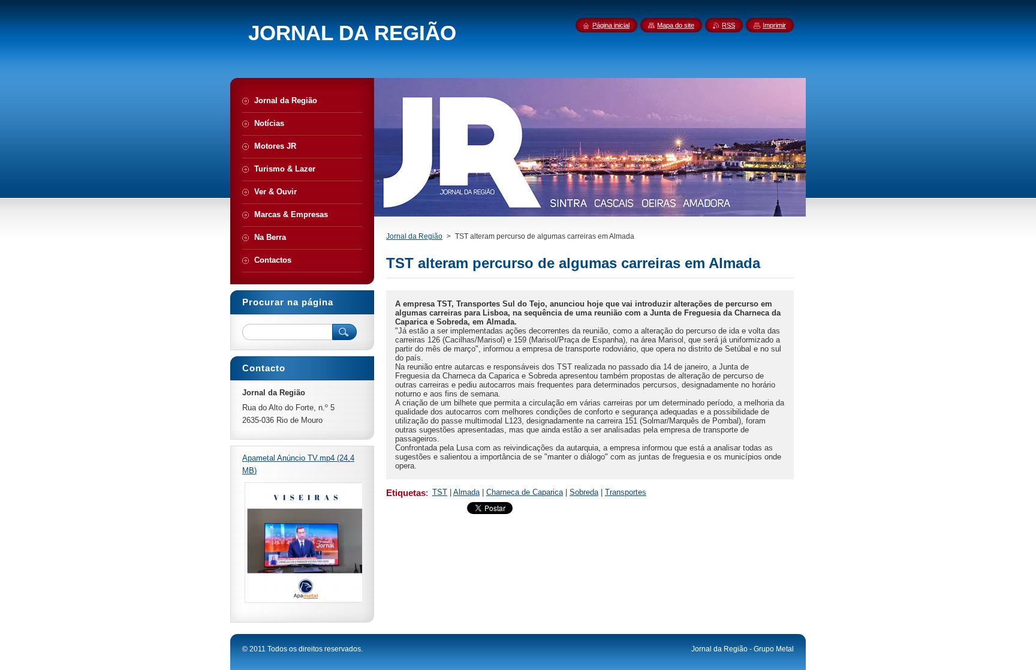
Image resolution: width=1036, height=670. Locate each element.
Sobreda (584, 492)
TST (439, 492)
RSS (728, 25)
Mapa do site (675, 25)
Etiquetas (406, 493)
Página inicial (611, 25)
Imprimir (774, 25)
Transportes (625, 492)
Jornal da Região (414, 236)
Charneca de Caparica (524, 492)
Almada (466, 492)
